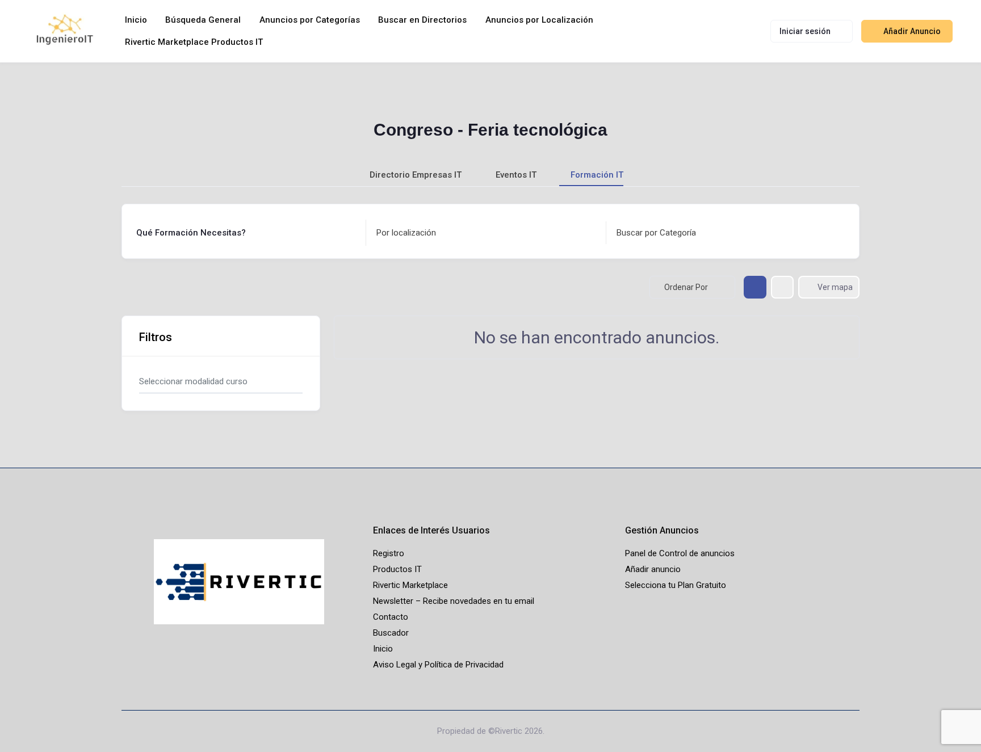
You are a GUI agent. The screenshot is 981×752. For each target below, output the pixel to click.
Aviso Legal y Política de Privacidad (438, 664)
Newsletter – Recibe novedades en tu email (453, 601)
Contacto (390, 617)
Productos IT (397, 569)
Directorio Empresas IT (416, 175)
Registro (388, 553)
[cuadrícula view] (755, 287)
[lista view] (782, 287)
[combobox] (482, 232)
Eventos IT (516, 175)
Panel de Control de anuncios (680, 553)
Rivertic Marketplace (410, 585)
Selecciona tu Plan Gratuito (675, 585)
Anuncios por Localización (539, 20)
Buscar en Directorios (422, 20)
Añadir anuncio (653, 569)
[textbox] (406, 233)
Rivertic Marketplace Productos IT (194, 42)
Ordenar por (686, 287)
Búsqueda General (203, 20)
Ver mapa (835, 287)
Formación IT (597, 175)
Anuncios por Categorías (309, 20)
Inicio (136, 20)
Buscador (391, 633)
